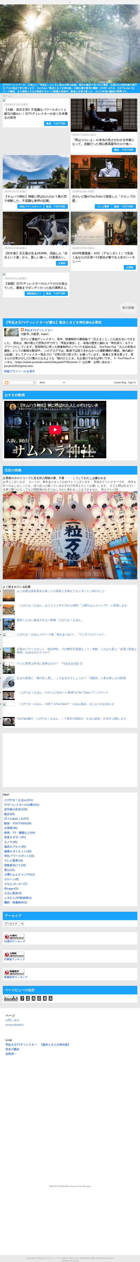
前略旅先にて (34, 293)
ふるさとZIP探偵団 (18, 897)
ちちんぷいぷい (15, 883)
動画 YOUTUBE (55, 123)
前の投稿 (128, 307)
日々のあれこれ (16, 818)
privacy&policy (14, 1024)
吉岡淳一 (11, 1053)
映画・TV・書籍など (19, 832)
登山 (9, 869)
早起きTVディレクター (38, 330)
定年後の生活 (16, 809)
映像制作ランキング (16, 977)
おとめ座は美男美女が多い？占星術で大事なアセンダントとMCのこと (61, 590)
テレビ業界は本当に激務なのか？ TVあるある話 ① (51, 663)
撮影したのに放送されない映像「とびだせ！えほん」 (50, 620)
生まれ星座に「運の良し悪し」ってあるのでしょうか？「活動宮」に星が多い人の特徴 (71, 678)
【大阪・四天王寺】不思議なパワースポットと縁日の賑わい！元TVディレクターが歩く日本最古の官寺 (36, 113)
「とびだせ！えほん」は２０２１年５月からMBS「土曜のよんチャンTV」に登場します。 (73, 605)
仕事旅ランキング (14, 959)
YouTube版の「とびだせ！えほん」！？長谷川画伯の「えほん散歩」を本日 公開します (71, 718)
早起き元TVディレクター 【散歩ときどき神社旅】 (38, 1044)
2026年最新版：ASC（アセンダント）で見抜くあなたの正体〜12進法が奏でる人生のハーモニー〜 (103, 257)
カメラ (11, 841)
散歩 (9, 814)
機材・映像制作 (15, 902)
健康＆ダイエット (18, 851)
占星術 (62, 263)
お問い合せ (12, 1020)
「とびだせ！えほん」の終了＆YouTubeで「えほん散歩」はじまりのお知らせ (65, 703)
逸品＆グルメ (15, 846)
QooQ (75, 1261)
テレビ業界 (103, 206)
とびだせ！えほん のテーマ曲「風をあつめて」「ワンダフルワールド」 (62, 634)
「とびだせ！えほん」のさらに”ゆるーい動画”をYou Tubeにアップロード (62, 692)
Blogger (11, 888)
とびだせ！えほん (18, 799)
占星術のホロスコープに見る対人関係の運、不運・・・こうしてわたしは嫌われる (54, 478)
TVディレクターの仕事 (21, 804)
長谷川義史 (12, 1049)
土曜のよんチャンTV (19, 874)
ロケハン (11, 879)
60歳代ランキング (15, 941)
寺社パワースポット (31, 206)
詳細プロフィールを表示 (19, 371)
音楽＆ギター (15, 837)
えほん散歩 (13, 893)
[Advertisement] (70, 760)
